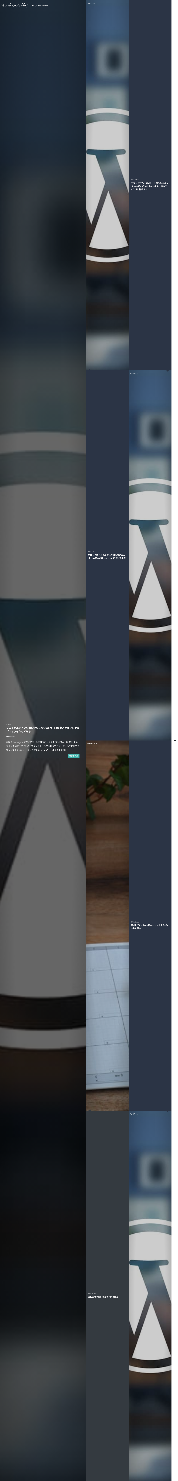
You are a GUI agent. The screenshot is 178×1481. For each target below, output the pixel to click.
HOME (32, 5)
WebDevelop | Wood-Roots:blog (14, 5)
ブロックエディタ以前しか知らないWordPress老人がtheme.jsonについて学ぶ (107, 556)
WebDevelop (43, 5)
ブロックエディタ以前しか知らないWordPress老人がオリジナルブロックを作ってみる (42, 729)
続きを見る (73, 755)
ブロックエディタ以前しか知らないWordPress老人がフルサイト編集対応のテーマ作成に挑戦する (150, 186)
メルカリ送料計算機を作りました (103, 1296)
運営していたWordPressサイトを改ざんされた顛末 (150, 927)
